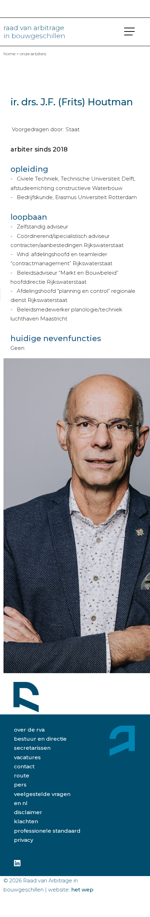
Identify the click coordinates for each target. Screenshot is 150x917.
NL (25, 803)
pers (20, 784)
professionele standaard (47, 830)
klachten (26, 821)
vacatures (27, 757)
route (21, 775)
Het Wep (82, 889)
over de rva (29, 729)
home (9, 53)
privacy (23, 840)
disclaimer (28, 812)
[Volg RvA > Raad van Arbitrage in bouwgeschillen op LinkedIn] (17, 863)
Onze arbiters (33, 53)
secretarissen (32, 748)
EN (17, 803)
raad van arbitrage (34, 32)
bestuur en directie (40, 738)
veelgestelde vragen (42, 794)
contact (24, 766)
